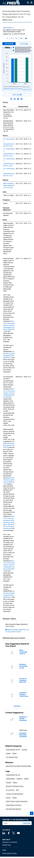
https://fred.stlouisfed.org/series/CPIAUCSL (9, 445)
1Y (7, 38)
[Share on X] (11, 99)
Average (8, 782)
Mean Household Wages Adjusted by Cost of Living (8, 185)
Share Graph (16, 94)
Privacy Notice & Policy (9, 853)
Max (21, 38)
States (14, 753)
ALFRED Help (6, 845)
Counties (24, 750)
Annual (14, 798)
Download (23, 44)
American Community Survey (14, 786)
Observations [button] (7, 27)
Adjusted (19, 779)
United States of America (13, 805)
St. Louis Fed (10, 790)
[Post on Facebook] (15, 99)
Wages (15, 782)
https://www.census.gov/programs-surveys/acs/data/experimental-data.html (9, 393)
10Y (16, 38)
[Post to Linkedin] (21, 99)
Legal (4, 850)
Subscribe (26, 823)
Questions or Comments (9, 842)
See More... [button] (18, 706)
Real (17, 790)
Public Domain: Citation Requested (16, 801)
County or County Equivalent (14, 794)
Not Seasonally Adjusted (13, 809)
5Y (11, 38)
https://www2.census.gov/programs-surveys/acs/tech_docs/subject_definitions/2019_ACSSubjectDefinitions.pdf (9, 522)
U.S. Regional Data (11, 757)
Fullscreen (26, 89)
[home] (11, 2)
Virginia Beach (10, 779)
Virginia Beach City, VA (13, 750)
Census (8, 798)
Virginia (8, 753)
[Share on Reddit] (18, 99)
